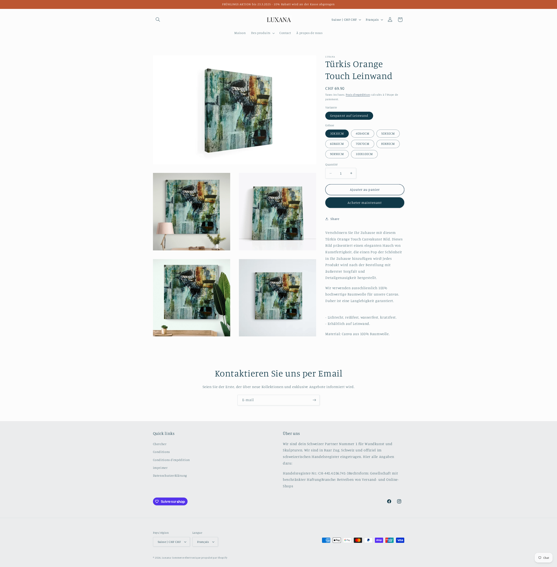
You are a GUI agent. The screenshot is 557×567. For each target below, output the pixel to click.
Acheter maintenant (364, 203)
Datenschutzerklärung (170, 475)
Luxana (166, 557)
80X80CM (388, 143)
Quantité (331, 164)
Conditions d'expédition (171, 460)
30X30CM (337, 133)
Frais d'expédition (358, 94)
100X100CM (364, 154)
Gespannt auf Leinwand (349, 115)
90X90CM (337, 154)
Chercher (160, 444)
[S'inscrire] (314, 400)
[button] (158, 20)
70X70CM (362, 143)
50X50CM (388, 133)
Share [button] (335, 219)
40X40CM (362, 133)
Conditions (161, 452)
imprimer (160, 467)
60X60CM (337, 143)
